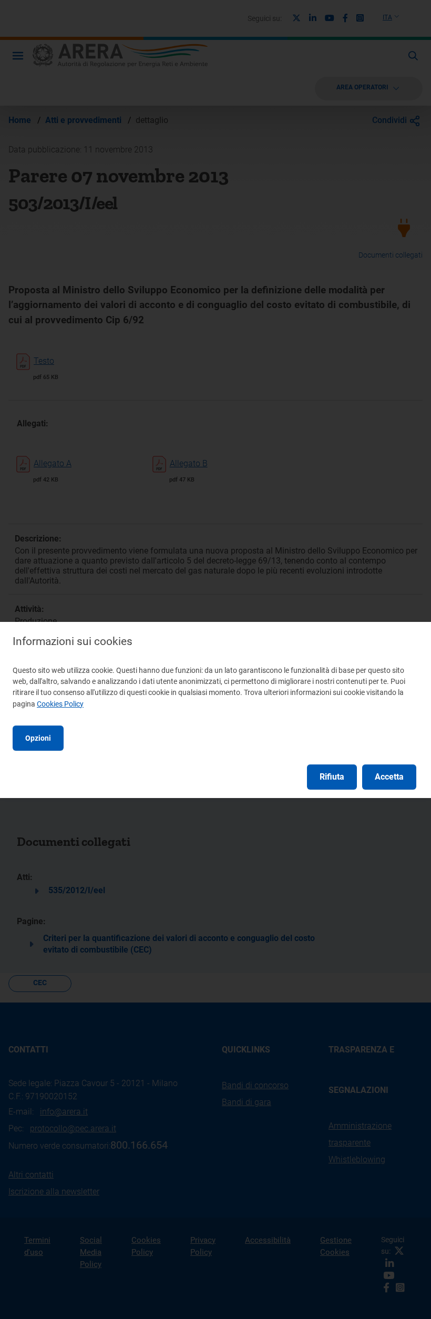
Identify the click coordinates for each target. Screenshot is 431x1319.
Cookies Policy (60, 704)
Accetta (389, 777)
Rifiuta (332, 777)
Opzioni (38, 738)
